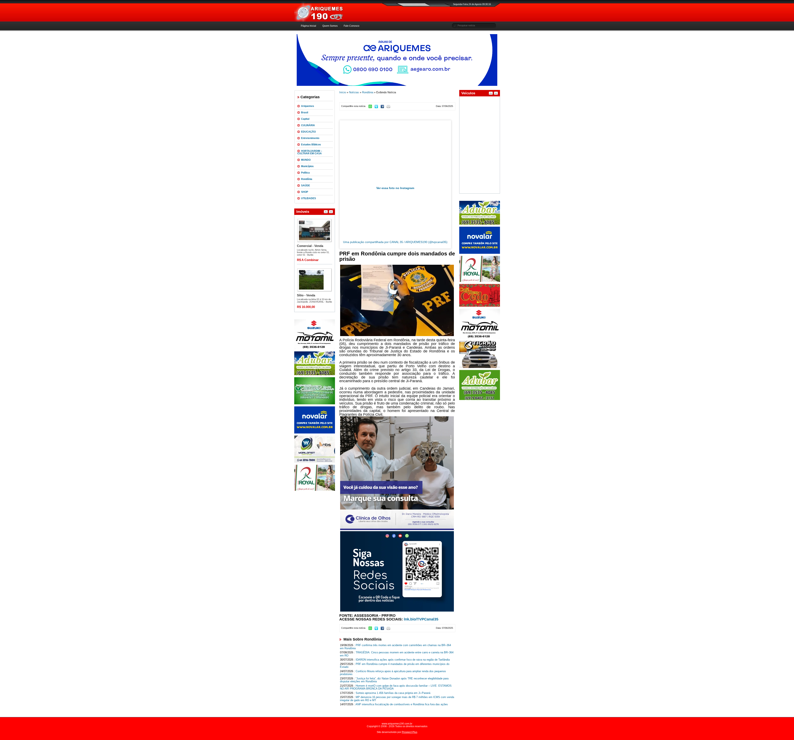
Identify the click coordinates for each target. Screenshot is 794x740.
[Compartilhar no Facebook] (383, 107)
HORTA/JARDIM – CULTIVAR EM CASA (309, 152)
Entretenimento (310, 138)
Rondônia (306, 179)
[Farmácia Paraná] (314, 403)
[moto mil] (479, 337)
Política (305, 172)
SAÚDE (305, 185)
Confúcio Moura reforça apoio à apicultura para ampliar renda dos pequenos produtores (393, 673)
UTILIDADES (308, 198)
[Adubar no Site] (479, 223)
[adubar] (314, 374)
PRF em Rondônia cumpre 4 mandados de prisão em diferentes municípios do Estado (394, 665)
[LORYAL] (314, 490)
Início (342, 92)
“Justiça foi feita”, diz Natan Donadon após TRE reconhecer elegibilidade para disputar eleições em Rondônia (394, 680)
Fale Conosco (351, 25)
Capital (305, 118)
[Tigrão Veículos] (479, 367)
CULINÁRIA (308, 125)
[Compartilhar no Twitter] (377, 107)
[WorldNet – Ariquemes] (314, 461)
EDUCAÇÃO (308, 131)
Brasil (304, 112)
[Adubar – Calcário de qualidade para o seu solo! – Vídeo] (479, 399)
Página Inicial (308, 25)
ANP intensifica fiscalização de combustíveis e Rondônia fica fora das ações (401, 704)
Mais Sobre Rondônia (362, 639)
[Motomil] (314, 348)
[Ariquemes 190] (319, 20)
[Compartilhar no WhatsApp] (371, 107)
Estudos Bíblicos (311, 144)
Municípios (307, 166)
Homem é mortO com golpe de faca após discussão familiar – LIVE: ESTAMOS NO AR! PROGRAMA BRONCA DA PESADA (396, 687)
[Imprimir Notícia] (389, 107)
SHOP (304, 191)
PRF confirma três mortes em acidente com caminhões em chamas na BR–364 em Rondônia (395, 647)
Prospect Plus (409, 732)
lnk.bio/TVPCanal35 (421, 619)
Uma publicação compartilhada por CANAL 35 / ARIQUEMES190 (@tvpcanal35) (395, 242)
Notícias (354, 92)
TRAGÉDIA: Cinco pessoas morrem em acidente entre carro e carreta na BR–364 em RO (396, 654)
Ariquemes (307, 106)
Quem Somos (330, 25)
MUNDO (306, 159)
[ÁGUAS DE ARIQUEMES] (397, 85)
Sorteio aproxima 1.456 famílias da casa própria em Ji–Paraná (393, 692)
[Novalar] (314, 432)
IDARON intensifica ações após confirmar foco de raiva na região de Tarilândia (403, 659)
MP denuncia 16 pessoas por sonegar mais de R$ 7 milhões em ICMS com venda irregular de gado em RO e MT (397, 699)
